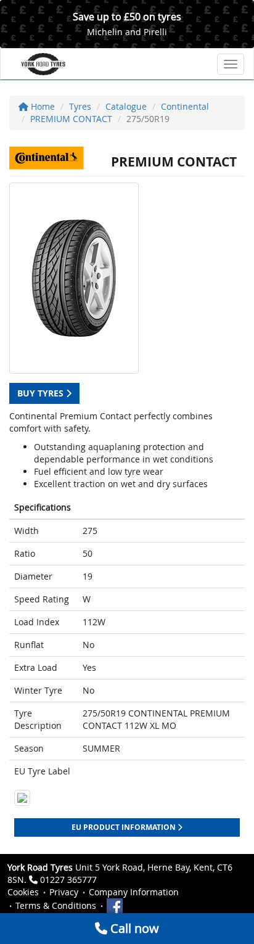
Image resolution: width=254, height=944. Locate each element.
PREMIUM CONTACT (71, 119)
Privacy (63, 892)
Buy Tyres (41, 393)
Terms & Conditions (55, 905)
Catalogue (126, 106)
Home (41, 106)
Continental (185, 106)
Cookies (23, 892)
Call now (133, 928)
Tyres (80, 106)
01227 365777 (68, 879)
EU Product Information (125, 827)
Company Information (134, 892)
